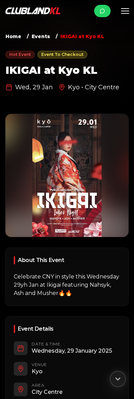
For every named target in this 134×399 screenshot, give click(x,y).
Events (41, 36)
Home (13, 36)
